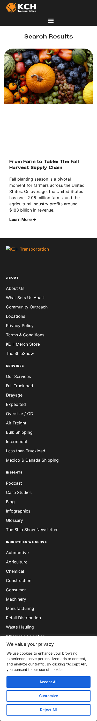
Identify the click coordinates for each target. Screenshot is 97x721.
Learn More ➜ (22, 220)
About (12, 278)
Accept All (48, 682)
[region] (48, 678)
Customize (48, 696)
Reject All (48, 710)
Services (15, 366)
